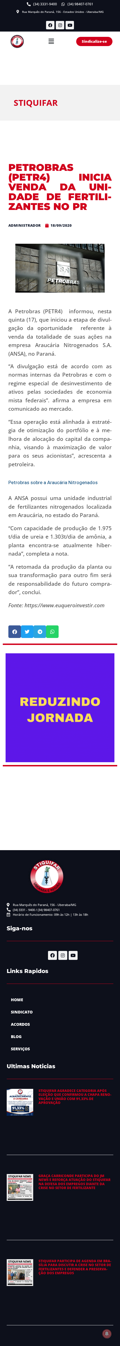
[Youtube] (70, 25)
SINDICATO (22, 1012)
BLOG (16, 1036)
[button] (51, 41)
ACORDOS (20, 1024)
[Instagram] (60, 25)
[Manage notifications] (106, 1333)
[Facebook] (50, 25)
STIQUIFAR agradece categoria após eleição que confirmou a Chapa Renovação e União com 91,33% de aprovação (75, 1096)
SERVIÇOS (20, 1048)
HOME (17, 999)
